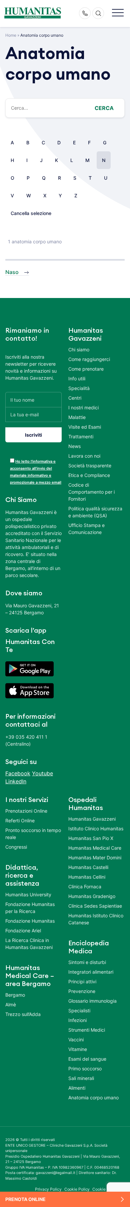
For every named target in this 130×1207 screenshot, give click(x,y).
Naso (12, 272)
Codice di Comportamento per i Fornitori (91, 492)
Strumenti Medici (86, 1030)
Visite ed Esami (84, 427)
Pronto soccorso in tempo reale (33, 833)
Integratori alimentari (90, 972)
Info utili (76, 378)
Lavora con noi (84, 456)
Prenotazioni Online (26, 811)
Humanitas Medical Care (94, 848)
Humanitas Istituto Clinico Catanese (95, 919)
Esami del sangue (87, 1059)
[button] (118, 13)
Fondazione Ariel (23, 930)
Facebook (17, 773)
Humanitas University (28, 894)
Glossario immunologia (92, 1001)
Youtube (42, 773)
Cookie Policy (77, 1189)
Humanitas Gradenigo (91, 896)
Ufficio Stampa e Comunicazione (86, 528)
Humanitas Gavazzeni (92, 819)
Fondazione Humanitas (30, 921)
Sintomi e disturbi (87, 962)
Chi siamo (78, 349)
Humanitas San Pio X (90, 838)
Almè (10, 1004)
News (74, 446)
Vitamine (77, 1049)
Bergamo (15, 995)
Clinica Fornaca (84, 886)
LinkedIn (15, 781)
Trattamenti (80, 436)
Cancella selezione (31, 213)
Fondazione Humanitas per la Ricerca (30, 907)
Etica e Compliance (89, 475)
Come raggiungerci (89, 359)
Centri (74, 398)
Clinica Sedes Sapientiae (95, 906)
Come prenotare (86, 369)
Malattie (77, 417)
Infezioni (77, 1020)
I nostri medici (83, 407)
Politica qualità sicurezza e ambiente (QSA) (95, 512)
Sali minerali (81, 1078)
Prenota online (25, 1199)
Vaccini (76, 1039)
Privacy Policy (48, 1189)
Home (10, 35)
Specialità (79, 388)
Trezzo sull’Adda (23, 1014)
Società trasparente (89, 465)
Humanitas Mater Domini (94, 857)
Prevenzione (81, 991)
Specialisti (79, 1010)
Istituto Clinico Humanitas (95, 828)
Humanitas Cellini (86, 877)
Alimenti (76, 1088)
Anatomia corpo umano (93, 1097)
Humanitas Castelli (88, 867)
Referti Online (20, 820)
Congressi (16, 847)
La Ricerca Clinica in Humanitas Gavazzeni (29, 943)
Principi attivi (82, 981)
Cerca (104, 108)
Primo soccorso (85, 1068)
